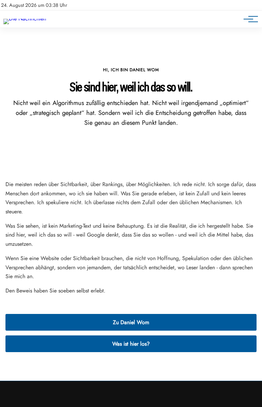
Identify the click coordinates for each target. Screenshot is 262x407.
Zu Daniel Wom (131, 322)
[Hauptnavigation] (248, 19)
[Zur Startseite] (24, 18)
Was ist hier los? (131, 344)
